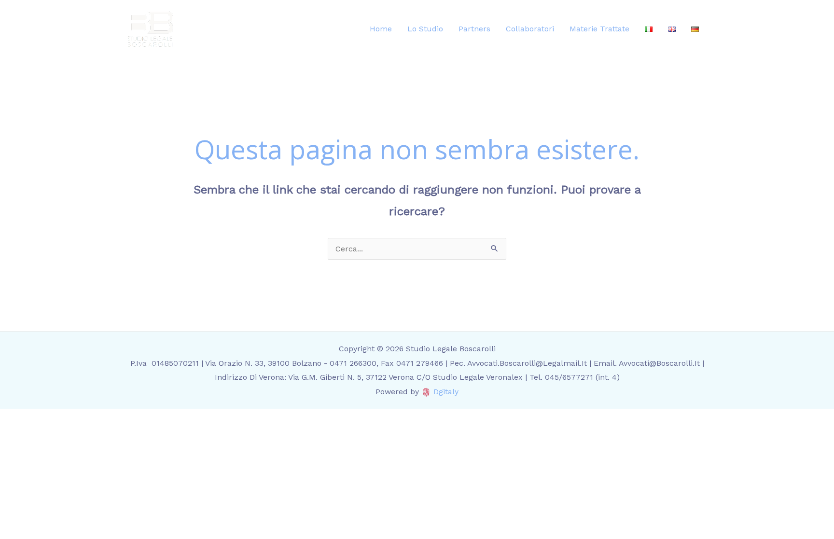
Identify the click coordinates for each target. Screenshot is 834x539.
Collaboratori (530, 28)
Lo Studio (425, 28)
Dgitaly (446, 391)
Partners (474, 28)
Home (381, 28)
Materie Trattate (599, 28)
